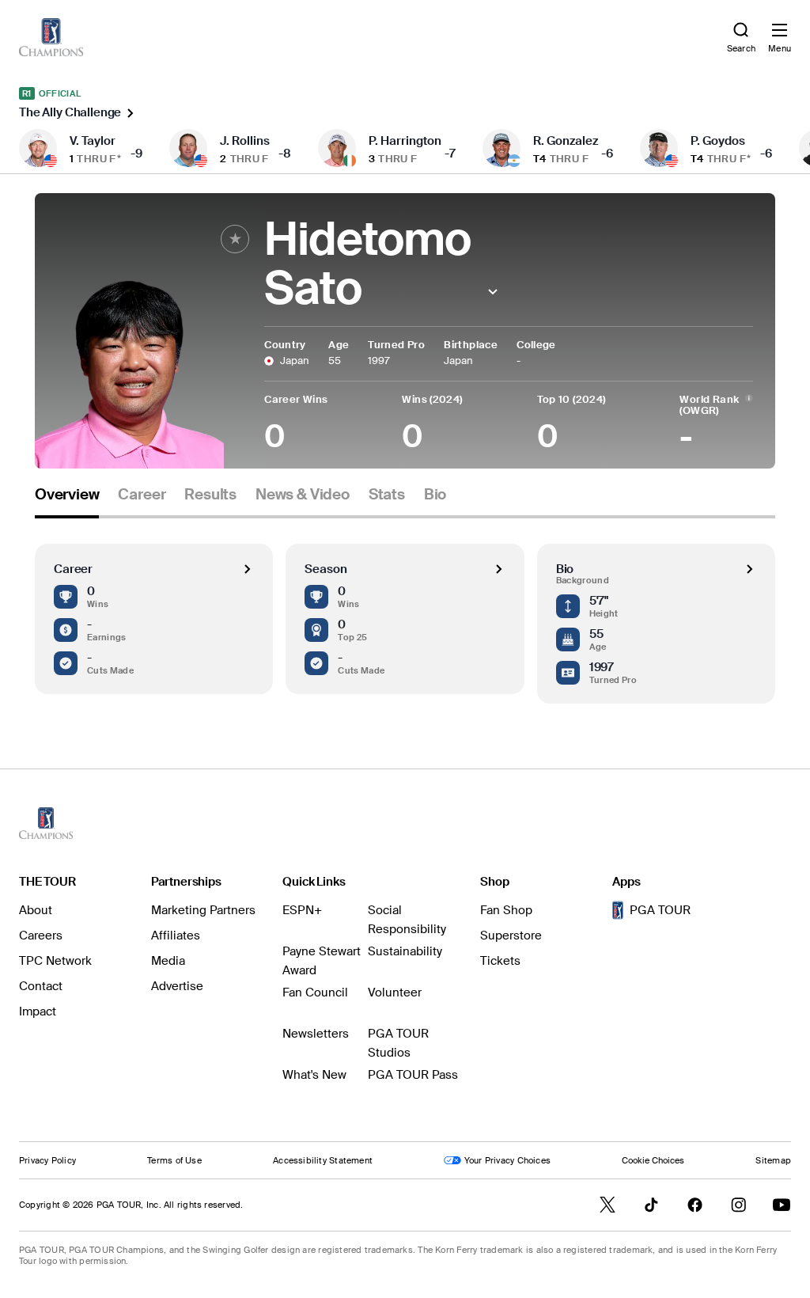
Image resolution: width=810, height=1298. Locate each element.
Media (168, 961)
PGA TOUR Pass (413, 1075)
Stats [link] (387, 494)
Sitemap (773, 1160)
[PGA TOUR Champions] (46, 823)
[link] (51, 37)
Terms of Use (174, 1160)
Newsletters (315, 1034)
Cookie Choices (653, 1160)
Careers (40, 935)
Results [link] (210, 494)
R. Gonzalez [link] (565, 141)
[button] (493, 292)
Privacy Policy (47, 1160)
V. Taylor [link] (92, 141)
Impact (37, 1011)
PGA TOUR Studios (398, 1043)
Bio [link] (435, 494)
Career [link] (141, 494)
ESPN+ (302, 910)
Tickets (500, 961)
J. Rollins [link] (245, 141)
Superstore (511, 935)
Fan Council (315, 992)
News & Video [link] (302, 494)
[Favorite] (235, 239)
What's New (314, 1075)
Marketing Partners (203, 910)
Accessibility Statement (323, 1160)
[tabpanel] (405, 611)
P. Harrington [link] (405, 141)
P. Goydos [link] (718, 141)
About (35, 910)
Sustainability (405, 951)
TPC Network (55, 961)
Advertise (177, 986)
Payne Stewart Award (321, 960)
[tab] (67, 500)
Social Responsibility (407, 919)
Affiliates (175, 935)
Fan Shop (506, 910)
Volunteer (395, 992)
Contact (40, 986)
